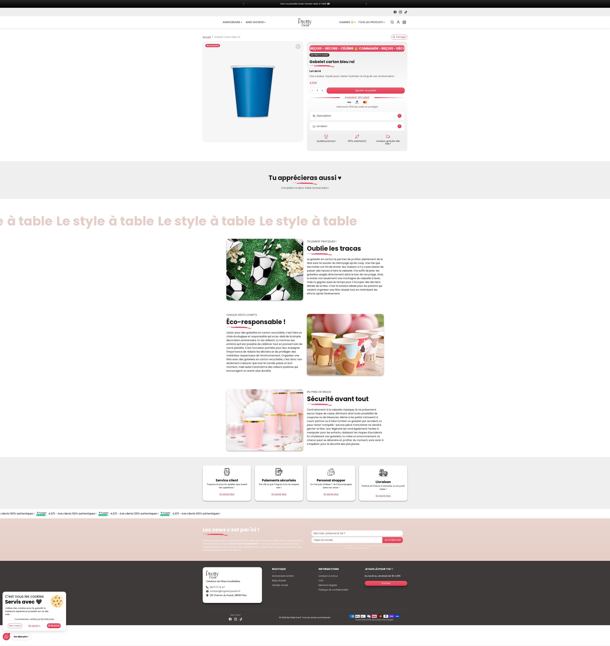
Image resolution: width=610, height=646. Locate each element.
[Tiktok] (406, 12)
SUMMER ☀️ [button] (346, 22)
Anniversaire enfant (283, 576)
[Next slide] (407, 195)
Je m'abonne (392, 540)
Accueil (207, 37)
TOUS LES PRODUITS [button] (370, 22)
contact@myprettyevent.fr (225, 591)
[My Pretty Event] (305, 22)
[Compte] (398, 22)
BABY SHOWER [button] (255, 22)
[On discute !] (6, 636)
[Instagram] (400, 12)
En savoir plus (227, 494)
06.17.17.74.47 (217, 587)
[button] (392, 22)
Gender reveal (280, 585)
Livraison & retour (328, 576)
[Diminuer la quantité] (312, 91)
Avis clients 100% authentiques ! (67, 514)
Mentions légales (328, 585)
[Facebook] (395, 12)
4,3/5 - (42, 514)
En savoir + (34, 625)
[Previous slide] (203, 195)
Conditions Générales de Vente (382, 545)
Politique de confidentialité (357, 548)
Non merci (15, 625)
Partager (401, 37)
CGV (321, 580)
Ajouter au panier (365, 90)
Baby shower (279, 580)
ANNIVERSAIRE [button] (231, 22)
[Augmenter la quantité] (322, 91)
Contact (386, 583)
